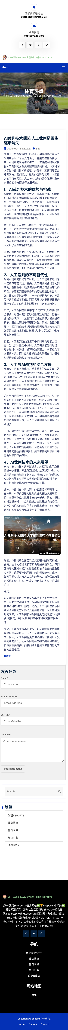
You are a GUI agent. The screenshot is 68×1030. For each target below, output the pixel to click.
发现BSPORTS (16, 815)
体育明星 (13, 830)
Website (5, 715)
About (22, 1024)
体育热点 (13, 822)
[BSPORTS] (34, 57)
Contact (45, 1024)
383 (38, 148)
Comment (6, 734)
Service (33, 1024)
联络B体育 (14, 845)
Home (9, 96)
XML (34, 994)
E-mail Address (9, 696)
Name (4, 678)
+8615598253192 (34, 35)
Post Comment (13, 768)
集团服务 (13, 837)
